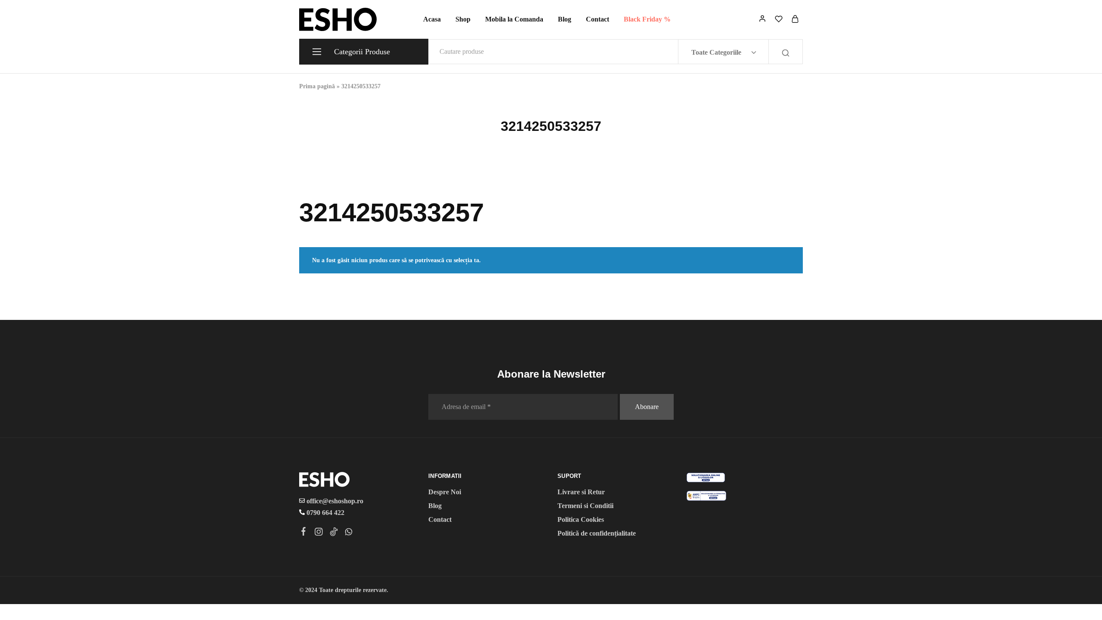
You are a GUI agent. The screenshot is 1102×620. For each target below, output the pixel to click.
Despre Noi (444, 492)
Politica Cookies (580, 519)
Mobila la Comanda (514, 19)
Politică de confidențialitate (596, 533)
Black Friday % (647, 19)
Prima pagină (317, 86)
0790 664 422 (324, 512)
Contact (597, 19)
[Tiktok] (333, 533)
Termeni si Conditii (585, 505)
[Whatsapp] (348, 533)
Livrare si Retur (581, 492)
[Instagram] (318, 533)
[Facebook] (303, 532)
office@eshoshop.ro (334, 501)
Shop (463, 19)
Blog (564, 19)
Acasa (432, 19)
